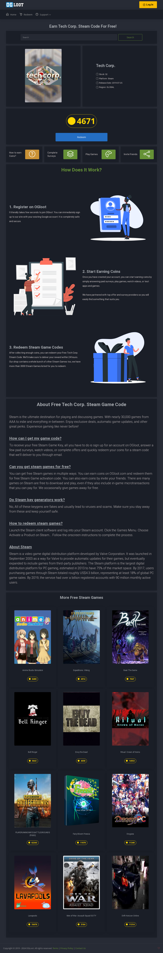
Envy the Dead (81, 752)
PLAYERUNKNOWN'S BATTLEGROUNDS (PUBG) (32, 833)
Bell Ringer (32, 752)
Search (130, 37)
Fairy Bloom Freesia (81, 834)
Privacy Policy (66, 948)
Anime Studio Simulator (32, 670)
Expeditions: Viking (81, 670)
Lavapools (32, 916)
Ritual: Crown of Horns (130, 752)
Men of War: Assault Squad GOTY (81, 916)
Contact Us (80, 948)
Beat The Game (130, 670)
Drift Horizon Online (130, 916)
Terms (55, 948)
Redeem (81, 137)
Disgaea (130, 834)
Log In (149, 4)
